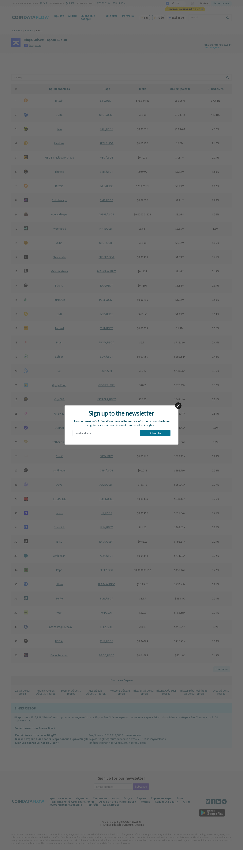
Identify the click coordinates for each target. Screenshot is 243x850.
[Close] (178, 405)
